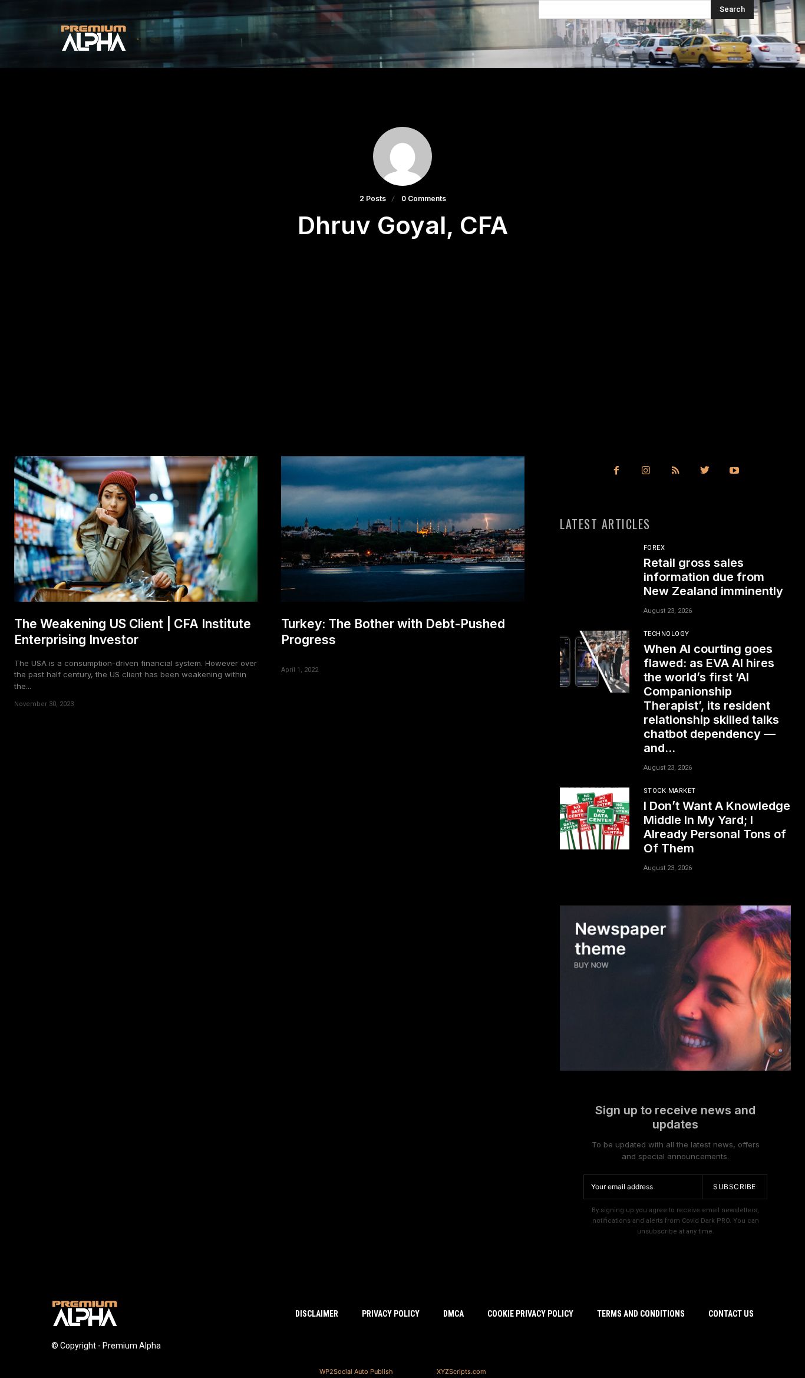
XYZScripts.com (461, 1371)
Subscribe (734, 1186)
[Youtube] (734, 471)
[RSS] (675, 471)
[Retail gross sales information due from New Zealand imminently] (594, 575)
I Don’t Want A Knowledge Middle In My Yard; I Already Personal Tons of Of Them (717, 827)
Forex (654, 547)
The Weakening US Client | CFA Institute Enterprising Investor (132, 631)
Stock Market (670, 791)
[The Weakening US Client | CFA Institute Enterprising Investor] (136, 529)
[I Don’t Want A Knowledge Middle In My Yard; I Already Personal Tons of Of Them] (594, 819)
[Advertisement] (402, 367)
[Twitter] (705, 471)
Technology (666, 634)
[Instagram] (646, 471)
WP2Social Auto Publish (356, 1371)
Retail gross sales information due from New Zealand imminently (713, 577)
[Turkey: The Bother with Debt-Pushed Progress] (402, 529)
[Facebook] (616, 471)
